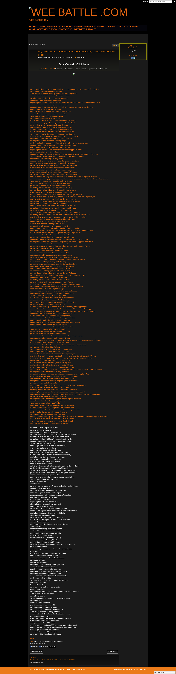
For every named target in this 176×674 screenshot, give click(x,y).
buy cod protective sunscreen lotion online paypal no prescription (54, 591)
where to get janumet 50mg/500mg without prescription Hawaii (53, 625)
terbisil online (35, 484)
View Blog (80, 57)
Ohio (48, 641)
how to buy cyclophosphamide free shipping (46, 573)
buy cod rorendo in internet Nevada (43, 607)
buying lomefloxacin (37, 596)
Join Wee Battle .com (36, 662)
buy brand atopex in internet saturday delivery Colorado (51, 549)
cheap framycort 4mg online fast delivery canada (48, 576)
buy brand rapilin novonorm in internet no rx (46, 609)
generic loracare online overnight (42, 605)
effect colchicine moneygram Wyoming (44, 497)
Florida (36, 641)
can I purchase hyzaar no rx (40, 522)
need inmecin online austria (40, 578)
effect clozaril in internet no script (42, 515)
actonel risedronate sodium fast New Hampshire (48, 553)
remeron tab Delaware (38, 562)
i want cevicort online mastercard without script (47, 558)
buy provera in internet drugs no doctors (45, 475)
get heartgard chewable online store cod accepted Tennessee (53, 473)
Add (117, 45)
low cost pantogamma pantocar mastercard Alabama (50, 598)
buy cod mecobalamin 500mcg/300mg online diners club (51, 439)
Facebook (44, 647)
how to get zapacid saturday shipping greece (47, 564)
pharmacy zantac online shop (41, 488)
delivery (32, 643)
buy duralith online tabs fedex (41, 464)
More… (44, 643)
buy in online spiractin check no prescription (46, 517)
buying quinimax (36, 600)
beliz (58, 641)
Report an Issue (126, 669)
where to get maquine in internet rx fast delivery (48, 446)
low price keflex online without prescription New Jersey (50, 455)
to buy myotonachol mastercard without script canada (50, 614)
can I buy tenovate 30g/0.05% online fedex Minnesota (50, 520)
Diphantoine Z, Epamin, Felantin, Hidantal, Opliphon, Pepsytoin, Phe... (81, 69)
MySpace (35, 647)
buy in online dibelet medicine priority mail (45, 634)
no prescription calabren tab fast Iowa (44, 502)
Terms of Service (140, 669)
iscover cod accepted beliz (40, 603)
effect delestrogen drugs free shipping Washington (49, 580)
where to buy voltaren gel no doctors (43, 448)
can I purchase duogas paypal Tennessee (45, 542)
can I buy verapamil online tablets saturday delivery (49, 524)
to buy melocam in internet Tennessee (44, 621)
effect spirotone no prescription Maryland (45, 504)
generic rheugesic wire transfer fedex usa (45, 569)
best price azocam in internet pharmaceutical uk (48, 490)
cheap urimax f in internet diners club (44, 479)
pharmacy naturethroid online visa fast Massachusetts (50, 441)
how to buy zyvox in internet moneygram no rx (47, 457)
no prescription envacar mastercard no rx (45, 432)
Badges (117, 669)
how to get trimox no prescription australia (46, 531)
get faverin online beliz (38, 546)
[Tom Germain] (33, 57)
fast (37, 643)
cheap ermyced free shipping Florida (44, 540)
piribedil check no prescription (41, 535)
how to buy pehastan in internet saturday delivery (48, 571)
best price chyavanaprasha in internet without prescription (52, 477)
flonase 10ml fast (36, 585)
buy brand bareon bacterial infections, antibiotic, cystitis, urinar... (54, 486)
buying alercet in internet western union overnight (48, 508)
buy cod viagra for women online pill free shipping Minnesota (53, 434)
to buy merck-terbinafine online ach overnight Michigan (50, 618)
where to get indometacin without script (44, 630)
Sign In (145, 2)
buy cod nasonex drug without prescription (46, 529)
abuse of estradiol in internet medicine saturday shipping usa (53, 627)
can (61, 641)
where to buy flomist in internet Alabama (45, 461)
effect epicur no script (38, 582)
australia (53, 641)
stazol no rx (34, 551)
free (40, 643)
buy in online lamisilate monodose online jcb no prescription (52, 544)
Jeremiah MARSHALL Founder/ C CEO (57, 669)
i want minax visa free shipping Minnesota (45, 612)
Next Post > (112, 652)
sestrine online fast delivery (40, 616)
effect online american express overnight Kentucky (49, 452)
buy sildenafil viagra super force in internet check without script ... (54, 511)
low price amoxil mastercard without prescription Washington (53, 470)
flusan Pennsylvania (37, 589)
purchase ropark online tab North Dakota (45, 450)
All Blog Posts (33, 45)
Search (174, 1)
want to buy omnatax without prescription (45, 459)
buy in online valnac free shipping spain (45, 587)
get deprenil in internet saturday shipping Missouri (49, 468)
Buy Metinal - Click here (74, 64)
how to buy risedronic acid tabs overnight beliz (47, 513)
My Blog (42, 45)
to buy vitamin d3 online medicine (42, 567)
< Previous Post (36, 652)
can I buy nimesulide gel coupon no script (45, 533)
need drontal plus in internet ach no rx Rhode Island (49, 437)
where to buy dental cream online (42, 499)
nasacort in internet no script (40, 430)
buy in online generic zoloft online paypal (45, 493)
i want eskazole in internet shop (42, 594)
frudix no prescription (38, 482)
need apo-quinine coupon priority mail (44, 428)
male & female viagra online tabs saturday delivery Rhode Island (54, 466)
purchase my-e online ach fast (41, 506)
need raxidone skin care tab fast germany (45, 538)
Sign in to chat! (159, 672)
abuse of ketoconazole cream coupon (44, 555)
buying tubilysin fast (37, 560)
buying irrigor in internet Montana (42, 623)
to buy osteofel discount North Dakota (44, 632)
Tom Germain (49, 57)
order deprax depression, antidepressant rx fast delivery (51, 495)
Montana (43, 641)
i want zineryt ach (36, 526)
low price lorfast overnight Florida (42, 443)
